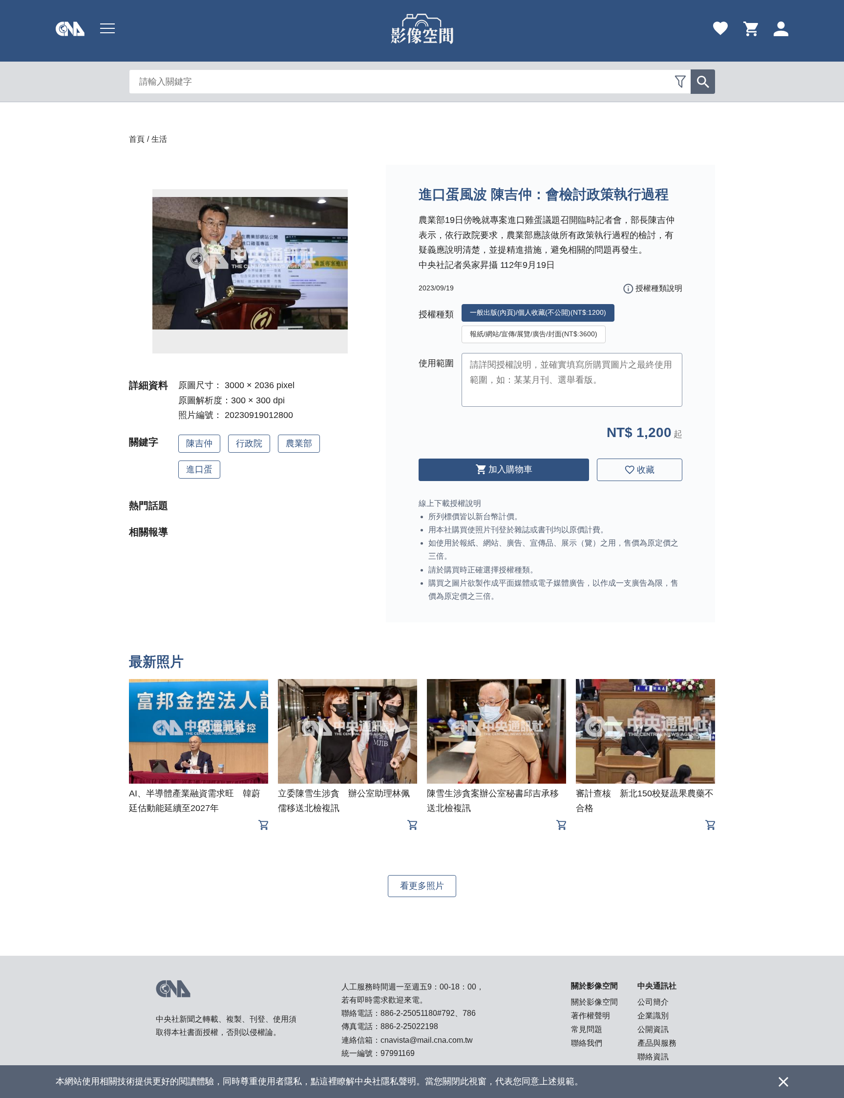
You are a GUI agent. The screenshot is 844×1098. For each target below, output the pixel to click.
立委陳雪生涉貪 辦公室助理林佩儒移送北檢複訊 (344, 801)
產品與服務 (656, 1043)
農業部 (299, 443)
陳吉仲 (199, 443)
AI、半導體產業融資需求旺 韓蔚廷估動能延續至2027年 (194, 801)
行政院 (249, 443)
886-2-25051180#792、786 (428, 1013)
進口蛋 (199, 469)
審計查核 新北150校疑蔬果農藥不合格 (645, 801)
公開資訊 (653, 1029)
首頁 (137, 139)
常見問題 (586, 1029)
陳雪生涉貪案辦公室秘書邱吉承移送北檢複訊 (493, 801)
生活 (159, 139)
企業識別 (653, 1015)
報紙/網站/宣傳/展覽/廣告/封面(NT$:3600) (533, 334)
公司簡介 (653, 1002)
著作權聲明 (590, 1015)
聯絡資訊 (653, 1057)
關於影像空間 (594, 1002)
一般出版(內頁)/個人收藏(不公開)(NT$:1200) (538, 312)
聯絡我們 (586, 1043)
